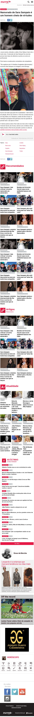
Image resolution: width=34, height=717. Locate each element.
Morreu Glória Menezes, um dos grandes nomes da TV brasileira (27, 429)
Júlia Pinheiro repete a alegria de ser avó (16, 428)
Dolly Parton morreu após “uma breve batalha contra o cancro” (5, 429)
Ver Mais (16, 543)
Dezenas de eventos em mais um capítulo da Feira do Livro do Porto (17, 501)
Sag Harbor (22, 148)
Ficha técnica (10, 705)
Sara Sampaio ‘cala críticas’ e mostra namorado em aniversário (6, 190)
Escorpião (9, 670)
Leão (25, 665)
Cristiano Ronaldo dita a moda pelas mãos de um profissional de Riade (16, 494)
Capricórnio (20, 670)
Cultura (4, 498)
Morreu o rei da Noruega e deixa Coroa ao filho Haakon (28, 403)
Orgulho (7, 148)
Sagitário (14, 670)
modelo (21, 142)
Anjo (6, 142)
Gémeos (14, 665)
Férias (2, 206)
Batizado (14, 398)
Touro (9, 665)
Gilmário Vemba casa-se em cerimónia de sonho (5, 405)
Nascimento (15, 443)
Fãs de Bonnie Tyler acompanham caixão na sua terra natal (27, 450)
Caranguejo (20, 665)
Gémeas (14, 421)
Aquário (25, 670)
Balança (3, 670)
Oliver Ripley (23, 145)
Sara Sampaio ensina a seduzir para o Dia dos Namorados (24, 231)
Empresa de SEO (29, 713)
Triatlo (21, 151)
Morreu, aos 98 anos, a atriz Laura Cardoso (5, 449)
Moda (19, 206)
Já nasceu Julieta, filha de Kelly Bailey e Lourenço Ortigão (17, 450)
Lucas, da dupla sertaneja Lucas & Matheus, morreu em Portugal (15, 539)
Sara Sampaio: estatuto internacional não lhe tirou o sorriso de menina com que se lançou (8, 233)
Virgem (30, 665)
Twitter (11, 20)
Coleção (20, 225)
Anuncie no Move (16, 707)
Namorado (8, 145)
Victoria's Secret (9, 154)
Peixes (31, 670)
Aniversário (3, 183)
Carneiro (3, 665)
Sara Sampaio (8, 151)
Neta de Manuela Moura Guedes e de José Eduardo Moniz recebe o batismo (17, 406)
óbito (25, 398)
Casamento (20, 183)
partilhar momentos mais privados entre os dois (13, 129)
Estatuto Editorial (21, 705)
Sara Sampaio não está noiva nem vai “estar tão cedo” (25, 210)
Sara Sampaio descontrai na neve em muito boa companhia (7, 210)
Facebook (8, 20)
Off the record (8, 597)
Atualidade (14, 5)
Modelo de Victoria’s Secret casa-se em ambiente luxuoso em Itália (24, 190)
